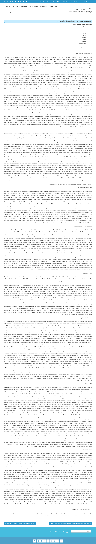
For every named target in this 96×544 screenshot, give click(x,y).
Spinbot (84, 39)
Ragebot (84, 37)
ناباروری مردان (43, 6)
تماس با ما (8, 6)
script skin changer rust (59, 156)
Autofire (84, 35)
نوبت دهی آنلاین (8, 12)
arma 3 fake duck (77, 269)
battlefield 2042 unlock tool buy (44, 105)
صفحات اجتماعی (23, 6)
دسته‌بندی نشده (84, 517)
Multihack (83, 47)
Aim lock (84, 45)
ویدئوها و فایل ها (34, 6)
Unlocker (84, 41)
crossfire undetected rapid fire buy (35, 63)
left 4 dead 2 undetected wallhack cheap (47, 342)
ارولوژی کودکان (53, 6)
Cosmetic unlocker (82, 43)
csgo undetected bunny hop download (18, 240)
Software (84, 29)
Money (84, 33)
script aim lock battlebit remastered (41, 429)
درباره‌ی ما (15, 6)
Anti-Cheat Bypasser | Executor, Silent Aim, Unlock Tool (20, 523)
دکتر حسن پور (75, 24)
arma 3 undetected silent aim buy (22, 484)
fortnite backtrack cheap (82, 463)
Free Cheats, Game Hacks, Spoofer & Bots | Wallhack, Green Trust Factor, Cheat (70, 523)
